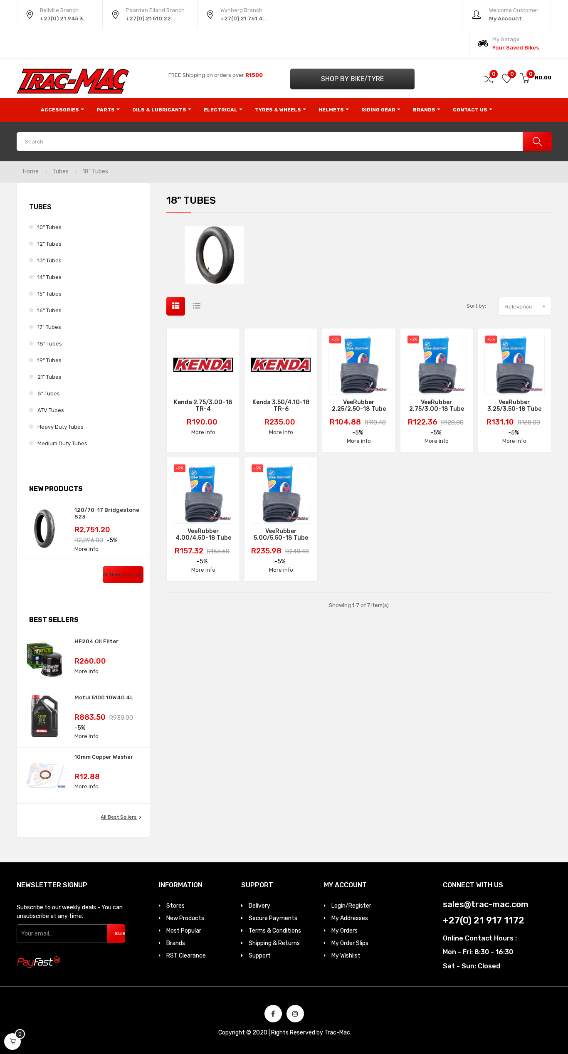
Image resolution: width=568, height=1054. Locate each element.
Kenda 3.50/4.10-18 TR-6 (281, 405)
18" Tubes (49, 344)
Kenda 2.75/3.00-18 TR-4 (203, 405)
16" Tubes (49, 310)
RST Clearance (186, 955)
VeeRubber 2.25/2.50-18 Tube (359, 405)
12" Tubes (49, 244)
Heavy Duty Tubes (60, 427)
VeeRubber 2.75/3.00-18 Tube (436, 405)
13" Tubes (49, 260)
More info (86, 549)
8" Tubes (48, 393)
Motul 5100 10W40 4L (103, 697)
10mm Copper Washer (103, 757)
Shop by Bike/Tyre (352, 79)
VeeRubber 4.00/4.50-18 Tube (203, 534)
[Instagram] (295, 1013)
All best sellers (122, 817)
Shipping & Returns (274, 943)
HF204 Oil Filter (96, 641)
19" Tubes (49, 360)
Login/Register (351, 905)
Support (260, 955)
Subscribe (119, 933)
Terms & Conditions (275, 930)
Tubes (40, 207)
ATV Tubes (50, 410)
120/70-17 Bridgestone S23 (106, 513)
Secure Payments (273, 918)
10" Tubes (49, 227)
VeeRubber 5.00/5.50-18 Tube (281, 534)
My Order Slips (349, 943)
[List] (196, 306)
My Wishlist (346, 955)
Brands (175, 943)
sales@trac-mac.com (485, 904)
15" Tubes (49, 294)
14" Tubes (49, 277)
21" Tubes (49, 377)
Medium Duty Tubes (62, 443)
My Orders (344, 930)
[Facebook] (273, 1013)
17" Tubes (49, 327)
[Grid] (175, 306)
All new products (123, 575)
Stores (175, 905)
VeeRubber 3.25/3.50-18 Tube (514, 405)
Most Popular (183, 930)
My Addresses (349, 918)
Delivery (259, 905)
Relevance (526, 306)
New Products (185, 918)
